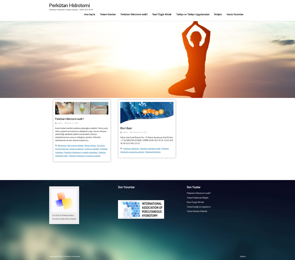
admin (60, 123)
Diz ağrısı (101, 145)
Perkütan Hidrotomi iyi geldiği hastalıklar (81, 152)
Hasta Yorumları (235, 14)
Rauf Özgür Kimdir (161, 14)
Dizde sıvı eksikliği (92, 149)
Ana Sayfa (89, 14)
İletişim (218, 14)
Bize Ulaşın (126, 128)
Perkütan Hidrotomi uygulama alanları (84, 156)
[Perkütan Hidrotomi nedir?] (81, 114)
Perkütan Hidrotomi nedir (150, 148)
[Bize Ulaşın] (146, 123)
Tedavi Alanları (108, 14)
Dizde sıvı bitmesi (76, 149)
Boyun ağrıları (90, 145)
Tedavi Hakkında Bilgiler (197, 197)
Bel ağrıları (62, 145)
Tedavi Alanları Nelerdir (197, 211)
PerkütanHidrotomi (153, 152)
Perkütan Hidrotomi (69, 5)
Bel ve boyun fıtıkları (76, 145)
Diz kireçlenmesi (62, 149)
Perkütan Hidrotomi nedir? (134, 14)
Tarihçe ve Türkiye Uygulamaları (192, 14)
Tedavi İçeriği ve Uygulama (199, 207)
